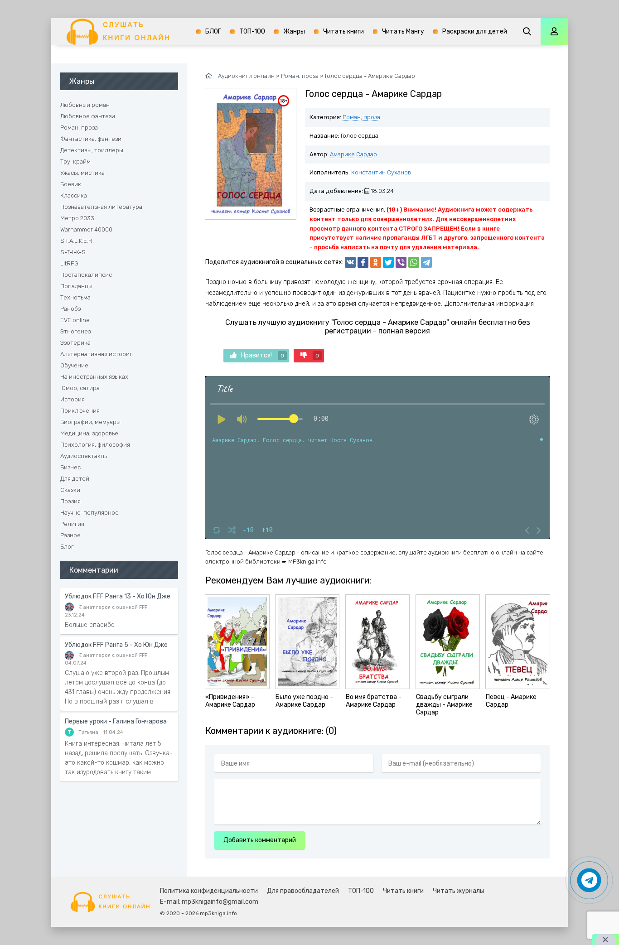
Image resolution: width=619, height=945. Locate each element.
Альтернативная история (96, 354)
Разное (70, 535)
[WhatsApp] (413, 262)
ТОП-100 (252, 31)
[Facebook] (363, 262)
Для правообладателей (303, 891)
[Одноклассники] (375, 262)
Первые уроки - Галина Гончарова (116, 721)
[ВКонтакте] (350, 262)
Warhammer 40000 (86, 229)
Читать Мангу (403, 31)
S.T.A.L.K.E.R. (77, 240)
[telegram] (426, 262)
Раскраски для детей (474, 31)
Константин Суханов (381, 172)
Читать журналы (458, 891)
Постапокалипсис (86, 274)
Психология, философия (95, 444)
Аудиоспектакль (83, 456)
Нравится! (262, 355)
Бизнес (70, 467)
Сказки (70, 490)
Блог (67, 546)
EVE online (75, 320)
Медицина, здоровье (89, 433)
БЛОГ (213, 31)
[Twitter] (388, 262)
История (72, 399)
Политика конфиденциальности (209, 891)
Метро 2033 (77, 218)
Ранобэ (70, 308)
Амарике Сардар (353, 154)
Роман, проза (361, 117)
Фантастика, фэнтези (90, 138)
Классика (73, 195)
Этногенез (75, 331)
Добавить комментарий (259, 840)
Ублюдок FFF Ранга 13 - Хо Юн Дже (117, 596)
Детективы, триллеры (91, 150)
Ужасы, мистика (82, 172)
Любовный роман (85, 104)
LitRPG (69, 263)
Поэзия (70, 501)
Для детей (74, 478)
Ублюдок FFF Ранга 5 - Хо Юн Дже (116, 645)
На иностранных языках (94, 376)
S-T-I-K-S (73, 252)
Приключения (80, 410)
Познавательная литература (101, 206)
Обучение (74, 365)
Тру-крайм (75, 161)
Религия (72, 524)
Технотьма (75, 297)
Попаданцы (76, 286)
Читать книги (343, 31)
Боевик (70, 184)
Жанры (294, 31)
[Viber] (401, 262)
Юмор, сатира (80, 388)
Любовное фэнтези (87, 116)
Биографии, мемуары (90, 422)
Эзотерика (75, 342)
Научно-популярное (89, 512)
